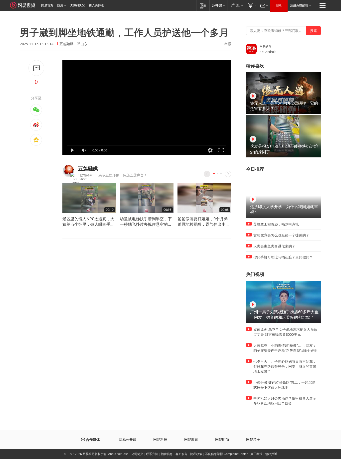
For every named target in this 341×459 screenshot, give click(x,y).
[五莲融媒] (68, 171)
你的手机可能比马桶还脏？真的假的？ (283, 257)
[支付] (251, 5)
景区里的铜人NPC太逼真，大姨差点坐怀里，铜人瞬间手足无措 (88, 221)
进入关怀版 (96, 5)
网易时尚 (222, 440)
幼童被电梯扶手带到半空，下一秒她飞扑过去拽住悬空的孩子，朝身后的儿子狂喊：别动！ (146, 221)
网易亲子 (253, 440)
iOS (262, 52)
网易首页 (47, 5)
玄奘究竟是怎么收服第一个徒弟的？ (281, 235)
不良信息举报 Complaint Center (226, 454)
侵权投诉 (271, 454)
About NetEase (118, 454)
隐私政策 (196, 454)
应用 (60, 5)
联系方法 (152, 454)
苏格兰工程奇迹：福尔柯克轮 (276, 224)
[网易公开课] (218, 5)
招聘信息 (167, 454)
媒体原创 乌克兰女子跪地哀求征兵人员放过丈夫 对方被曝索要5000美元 (285, 332)
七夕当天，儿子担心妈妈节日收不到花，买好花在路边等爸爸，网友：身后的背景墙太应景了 (284, 366)
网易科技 (160, 440)
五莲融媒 (66, 43)
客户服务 (181, 454)
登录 (279, 5)
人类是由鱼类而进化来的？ (274, 246)
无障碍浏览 (77, 5)
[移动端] (202, 5)
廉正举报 (256, 454)
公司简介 (137, 454)
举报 (227, 44)
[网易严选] (236, 5)
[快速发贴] (36, 68)
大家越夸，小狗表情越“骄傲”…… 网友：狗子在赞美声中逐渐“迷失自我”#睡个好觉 (285, 348)
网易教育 (191, 440)
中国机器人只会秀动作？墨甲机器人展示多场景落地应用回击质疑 (284, 400)
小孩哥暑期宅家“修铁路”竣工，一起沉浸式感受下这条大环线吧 (284, 384)
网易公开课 (127, 440)
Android (270, 52)
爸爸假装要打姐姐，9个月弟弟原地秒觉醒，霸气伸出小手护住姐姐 (203, 221)
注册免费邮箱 (299, 5)
